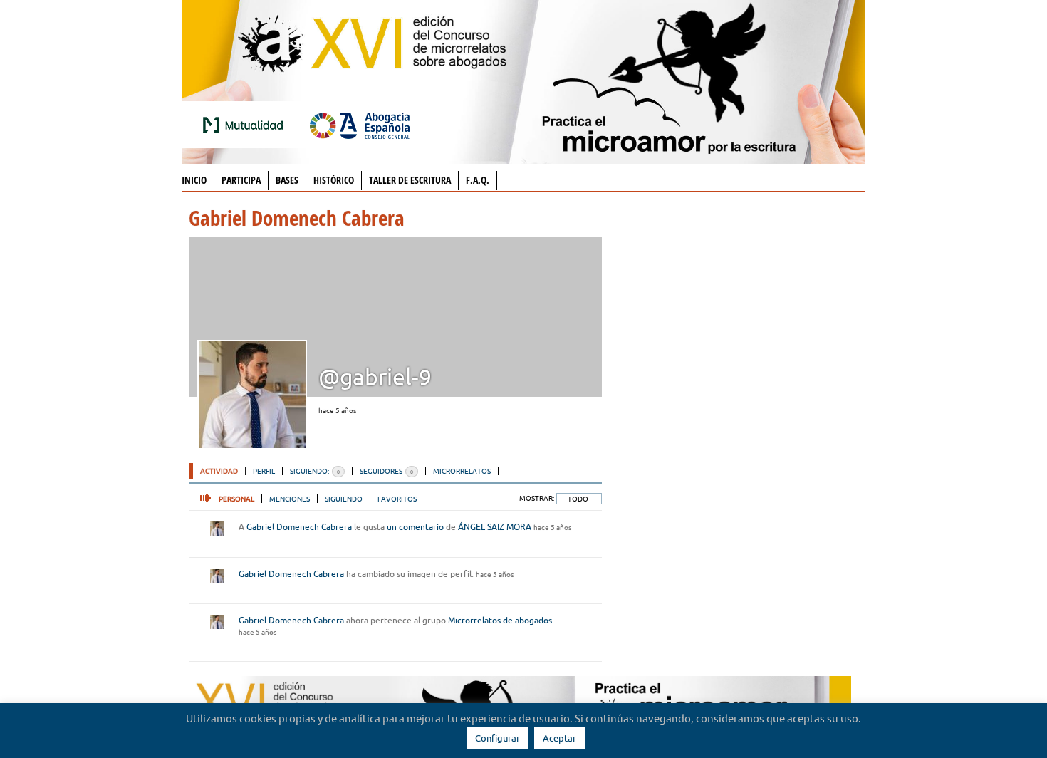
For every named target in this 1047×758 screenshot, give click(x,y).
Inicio (194, 180)
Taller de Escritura (410, 180)
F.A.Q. (477, 180)
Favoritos (397, 498)
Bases (287, 180)
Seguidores (386, 471)
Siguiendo (344, 498)
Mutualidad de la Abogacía (246, 124)
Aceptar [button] (559, 738)
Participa (241, 180)
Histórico (333, 180)
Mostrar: (536, 498)
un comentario (415, 526)
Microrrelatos (462, 471)
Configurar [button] (497, 738)
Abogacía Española (360, 124)
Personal (236, 498)
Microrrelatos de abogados (500, 620)
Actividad (219, 471)
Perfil (264, 471)
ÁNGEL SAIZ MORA (494, 526)
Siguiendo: (315, 471)
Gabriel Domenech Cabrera (299, 526)
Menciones (289, 498)
